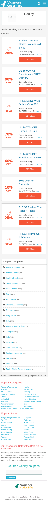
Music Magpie (29, 425)
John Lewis (28, 439)
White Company (30, 435)
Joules (3, 425)
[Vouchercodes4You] (24, 486)
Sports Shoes (29, 427)
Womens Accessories (14, 305)
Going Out (10, 332)
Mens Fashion (11, 289)
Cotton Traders (6, 423)
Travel (8, 294)
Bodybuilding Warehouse (10, 418)
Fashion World (29, 437)
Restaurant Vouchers (14, 353)
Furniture (9, 342)
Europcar (27, 418)
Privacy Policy (22, 497)
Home (3, 376)
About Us (12, 497)
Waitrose (27, 430)
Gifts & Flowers (12, 348)
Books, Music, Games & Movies (18, 369)
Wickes (4, 437)
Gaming (27, 392)
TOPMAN (4, 420)
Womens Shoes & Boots (15, 326)
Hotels (26, 387)
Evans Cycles (29, 423)
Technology (10, 310)
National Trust (6, 439)
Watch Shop (28, 432)
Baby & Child (11, 316)
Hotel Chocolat (6, 432)
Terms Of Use (35, 497)
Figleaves (27, 420)
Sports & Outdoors (13, 283)
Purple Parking (6, 430)
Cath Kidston (6, 427)
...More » (39, 54)
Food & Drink (11, 299)
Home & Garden (12, 273)
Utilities (9, 358)
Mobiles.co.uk (6, 435)
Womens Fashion (13, 267)
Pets (8, 337)
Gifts (8, 321)
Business (9, 364)
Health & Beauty (12, 278)
